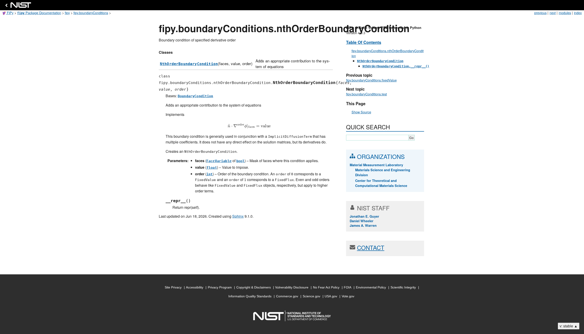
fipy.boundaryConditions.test (366, 94)
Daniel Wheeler (361, 221)
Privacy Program (220, 287)
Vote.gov (348, 296)
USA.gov (331, 296)
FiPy (9, 12)
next (553, 12)
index (578, 12)
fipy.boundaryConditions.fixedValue (371, 80)
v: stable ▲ (569, 326)
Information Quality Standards (249, 296)
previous (540, 12)
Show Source (361, 112)
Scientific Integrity (403, 287)
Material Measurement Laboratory (376, 165)
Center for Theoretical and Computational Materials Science (381, 183)
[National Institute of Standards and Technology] (17, 6)
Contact (370, 247)
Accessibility (194, 287)
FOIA (347, 287)
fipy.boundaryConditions (90, 12)
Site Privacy (173, 287)
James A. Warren (363, 225)
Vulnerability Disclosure (291, 287)
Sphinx (238, 216)
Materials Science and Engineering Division (382, 172)
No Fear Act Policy (326, 287)
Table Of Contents (363, 42)
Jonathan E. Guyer (364, 216)
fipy (67, 12)
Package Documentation (39, 12)
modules (565, 12)
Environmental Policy (371, 287)
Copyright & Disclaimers (253, 287)
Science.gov (311, 296)
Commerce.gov (287, 296)
